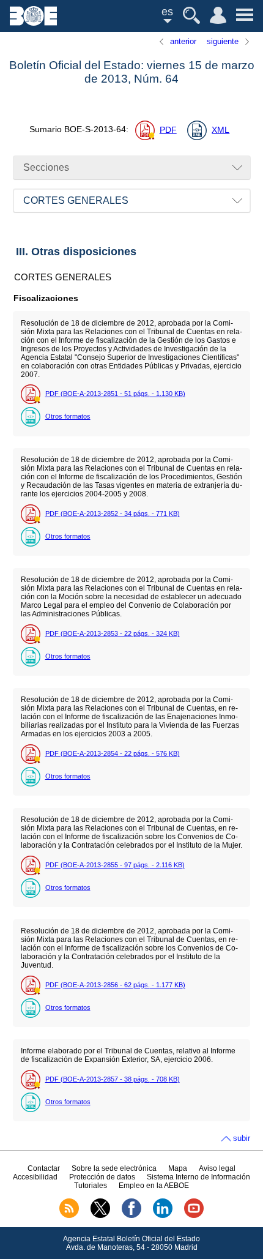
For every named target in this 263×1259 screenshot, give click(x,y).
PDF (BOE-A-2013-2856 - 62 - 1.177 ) (115, 984)
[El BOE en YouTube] (194, 1215)
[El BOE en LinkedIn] (162, 1215)
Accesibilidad (35, 1177)
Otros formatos (68, 416)
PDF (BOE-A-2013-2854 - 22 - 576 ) (112, 753)
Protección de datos (102, 1177)
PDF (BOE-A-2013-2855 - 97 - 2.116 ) (115, 865)
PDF (168, 130)
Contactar (44, 1168)
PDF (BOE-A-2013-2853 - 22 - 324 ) (112, 633)
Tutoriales (90, 1185)
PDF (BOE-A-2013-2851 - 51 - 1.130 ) (115, 393)
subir (241, 1138)
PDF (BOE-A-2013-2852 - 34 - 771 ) (112, 513)
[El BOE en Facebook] (131, 1215)
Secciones (46, 167)
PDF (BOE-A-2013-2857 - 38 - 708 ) (112, 1079)
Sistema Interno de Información (198, 1177)
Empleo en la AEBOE (154, 1185)
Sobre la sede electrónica (114, 1168)
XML (220, 130)
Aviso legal (217, 1168)
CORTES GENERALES (75, 200)
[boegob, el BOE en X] (100, 1215)
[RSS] (69, 1215)
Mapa (177, 1168)
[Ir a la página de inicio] (33, 22)
